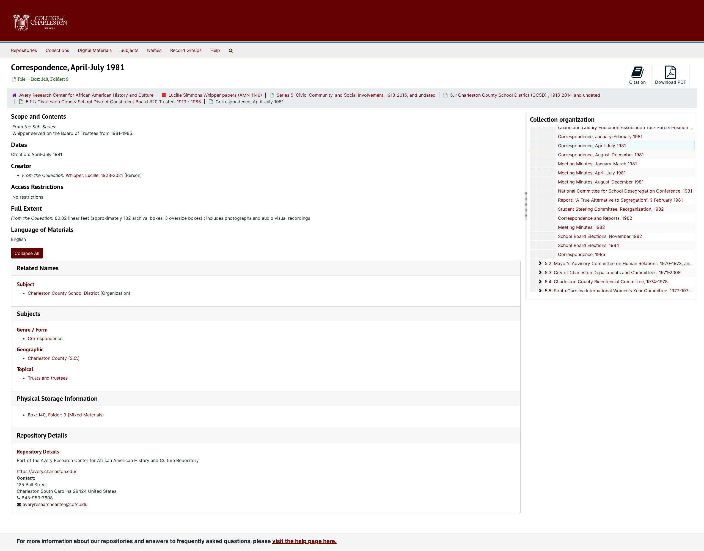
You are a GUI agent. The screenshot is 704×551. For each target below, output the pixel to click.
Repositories (24, 50)
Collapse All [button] (27, 253)
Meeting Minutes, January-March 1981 (597, 163)
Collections (57, 50)
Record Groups (186, 50)
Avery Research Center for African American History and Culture (86, 95)
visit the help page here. (304, 541)
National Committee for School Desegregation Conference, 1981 (625, 191)
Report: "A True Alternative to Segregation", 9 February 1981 (620, 200)
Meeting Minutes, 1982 (581, 227)
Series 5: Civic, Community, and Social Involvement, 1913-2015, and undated (356, 95)
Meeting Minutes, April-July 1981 (592, 173)
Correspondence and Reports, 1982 (595, 218)
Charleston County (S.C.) (54, 358)
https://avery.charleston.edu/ (46, 471)
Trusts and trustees (48, 378)
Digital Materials (95, 50)
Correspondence (45, 338)
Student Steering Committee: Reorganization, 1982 (611, 209)
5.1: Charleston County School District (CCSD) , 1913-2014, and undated (525, 95)
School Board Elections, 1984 (588, 245)
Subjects (129, 50)
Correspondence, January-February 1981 (600, 136)
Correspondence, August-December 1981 (601, 154)
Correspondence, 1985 (581, 254)
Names (154, 50)
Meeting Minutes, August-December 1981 (601, 182)
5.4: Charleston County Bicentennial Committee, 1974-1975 (606, 281)
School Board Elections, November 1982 (600, 236)
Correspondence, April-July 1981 (592, 145)
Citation (637, 82)
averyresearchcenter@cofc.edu (55, 504)
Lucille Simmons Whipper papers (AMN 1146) (215, 95)
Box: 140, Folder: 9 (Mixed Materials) (66, 415)
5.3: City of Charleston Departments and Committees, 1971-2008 (613, 272)
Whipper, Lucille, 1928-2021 (94, 175)
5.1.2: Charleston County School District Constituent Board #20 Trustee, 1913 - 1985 (113, 101)
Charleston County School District (63, 293)
